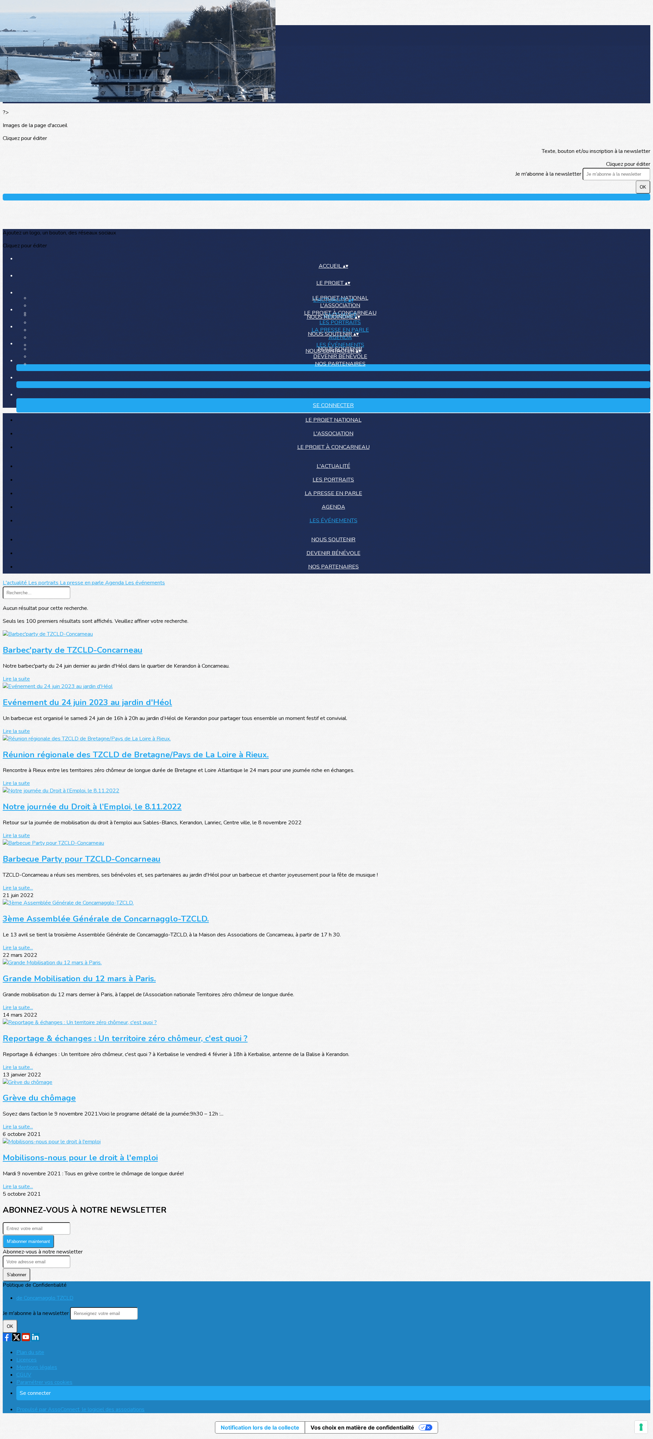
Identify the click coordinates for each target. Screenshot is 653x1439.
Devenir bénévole (340, 356)
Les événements (340, 345)
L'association (340, 305)
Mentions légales (36, 1367)
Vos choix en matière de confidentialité (362, 1427)
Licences (26, 1360)
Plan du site (30, 1352)
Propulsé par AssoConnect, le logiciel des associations (80, 1409)
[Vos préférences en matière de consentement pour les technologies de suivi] (641, 1427)
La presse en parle (340, 330)
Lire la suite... (18, 888)
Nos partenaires (340, 364)
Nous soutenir (333, 539)
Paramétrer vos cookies (44, 1382)
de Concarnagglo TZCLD (44, 1298)
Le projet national (333, 420)
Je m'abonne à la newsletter (549, 174)
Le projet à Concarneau (333, 447)
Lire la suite (16, 679)
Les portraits (340, 322)
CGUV (23, 1375)
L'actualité (333, 466)
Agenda (333, 507)
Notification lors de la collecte (260, 1427)
